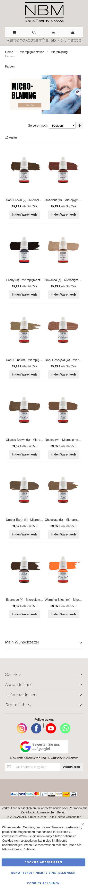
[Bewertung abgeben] (44, 746)
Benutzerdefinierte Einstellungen (43, 873)
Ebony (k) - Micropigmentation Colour (31, 280)
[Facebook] (36, 725)
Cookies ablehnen (43, 883)
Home (9, 52)
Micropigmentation (32, 52)
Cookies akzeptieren (43, 862)
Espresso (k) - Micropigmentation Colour (33, 599)
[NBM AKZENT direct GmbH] (44, 12)
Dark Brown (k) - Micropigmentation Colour (34, 200)
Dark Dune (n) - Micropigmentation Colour (34, 360)
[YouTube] (51, 725)
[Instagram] (22, 725)
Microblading (59, 52)
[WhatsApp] (65, 725)
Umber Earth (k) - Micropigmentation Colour (35, 519)
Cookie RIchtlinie (23, 849)
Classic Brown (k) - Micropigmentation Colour (36, 439)
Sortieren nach (37, 125)
